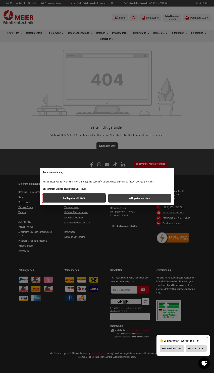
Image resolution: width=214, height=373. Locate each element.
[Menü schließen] (170, 172)
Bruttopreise (74, 198)
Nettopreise (140, 198)
